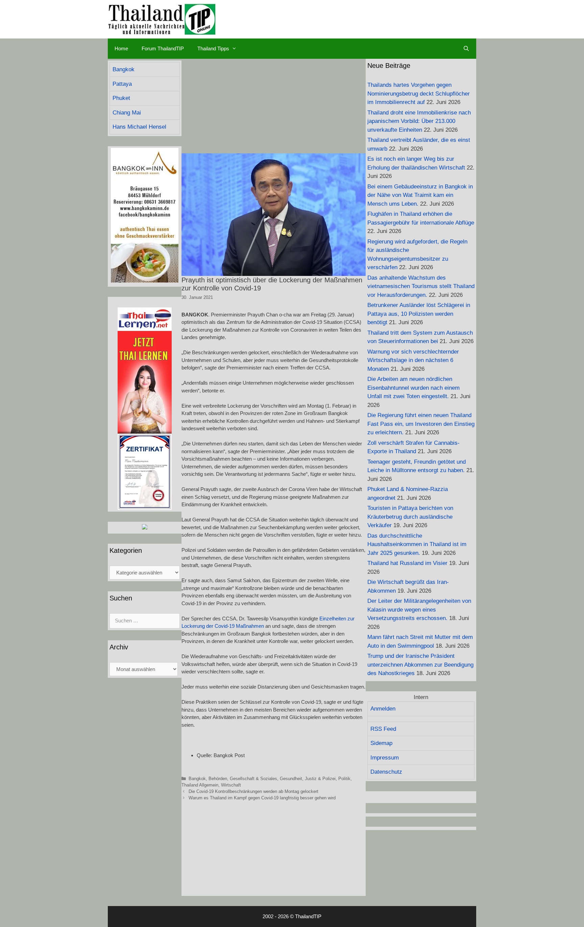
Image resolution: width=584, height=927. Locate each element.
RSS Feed (383, 729)
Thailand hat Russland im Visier (407, 563)
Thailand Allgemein (199, 785)
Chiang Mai (127, 112)
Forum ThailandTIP (163, 48)
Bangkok (197, 778)
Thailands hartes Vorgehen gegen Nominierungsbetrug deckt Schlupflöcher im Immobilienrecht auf (418, 93)
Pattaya (122, 84)
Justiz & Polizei (320, 778)
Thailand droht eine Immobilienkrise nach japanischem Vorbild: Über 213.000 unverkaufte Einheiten (419, 121)
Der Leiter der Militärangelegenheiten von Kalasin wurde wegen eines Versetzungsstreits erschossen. (419, 609)
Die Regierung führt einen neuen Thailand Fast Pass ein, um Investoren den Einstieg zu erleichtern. (420, 424)
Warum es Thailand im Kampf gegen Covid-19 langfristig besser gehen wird (262, 797)
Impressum (384, 757)
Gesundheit (291, 778)
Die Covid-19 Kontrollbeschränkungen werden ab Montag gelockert (253, 791)
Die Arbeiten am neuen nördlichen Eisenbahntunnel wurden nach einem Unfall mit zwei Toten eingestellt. (413, 388)
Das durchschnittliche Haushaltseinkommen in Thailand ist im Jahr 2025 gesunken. (416, 544)
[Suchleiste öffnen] (466, 48)
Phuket (121, 98)
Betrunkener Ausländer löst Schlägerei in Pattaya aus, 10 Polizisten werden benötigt (418, 314)
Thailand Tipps (213, 48)
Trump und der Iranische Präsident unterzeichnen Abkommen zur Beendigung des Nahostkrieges (420, 664)
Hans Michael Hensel (139, 127)
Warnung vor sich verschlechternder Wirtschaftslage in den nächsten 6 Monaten (413, 360)
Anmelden (382, 708)
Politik (344, 778)
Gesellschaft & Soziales (253, 778)
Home (121, 48)
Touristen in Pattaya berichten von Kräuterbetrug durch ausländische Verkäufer (410, 517)
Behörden (218, 778)
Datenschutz (386, 772)
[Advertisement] (273, 106)
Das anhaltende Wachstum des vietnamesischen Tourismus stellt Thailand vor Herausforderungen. (420, 286)
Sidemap (381, 743)
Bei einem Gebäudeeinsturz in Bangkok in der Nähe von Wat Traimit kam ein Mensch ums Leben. (420, 195)
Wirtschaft (231, 785)
